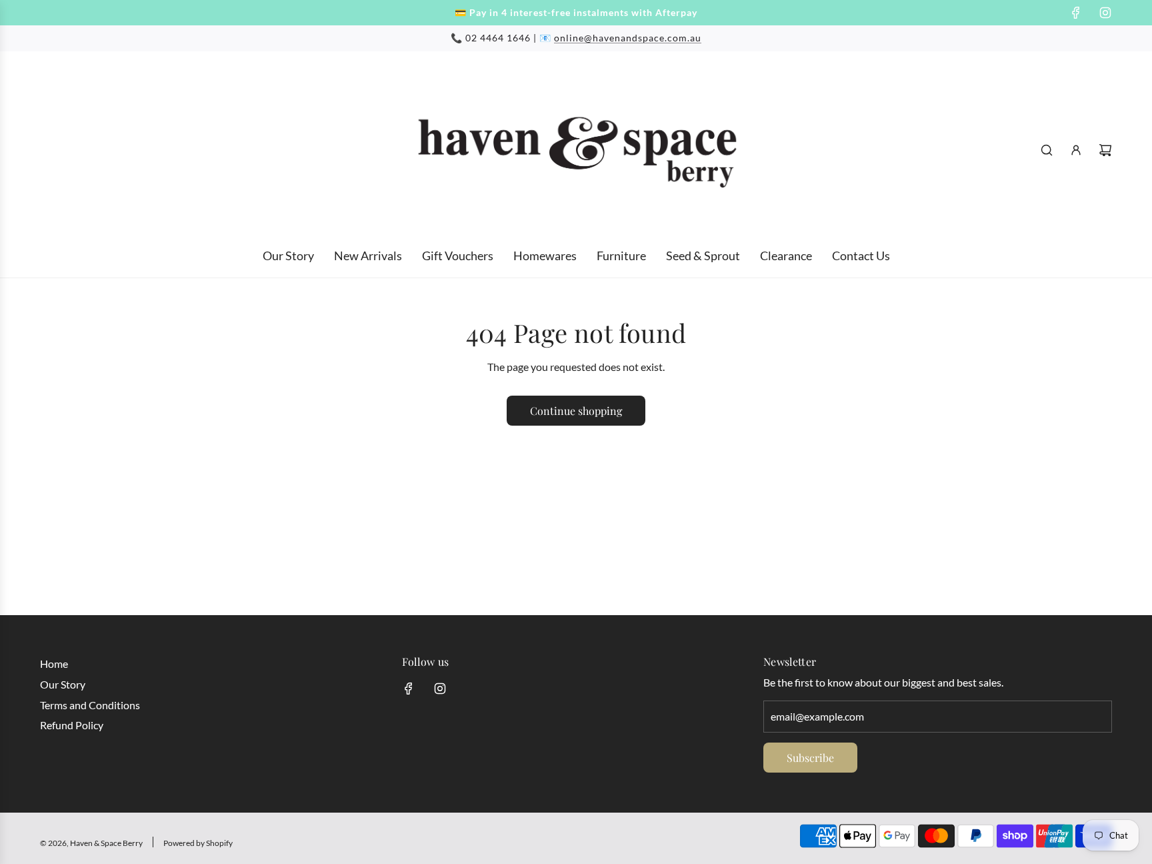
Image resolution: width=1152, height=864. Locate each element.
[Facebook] (1076, 12)
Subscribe (810, 758)
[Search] (1046, 150)
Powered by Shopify (198, 843)
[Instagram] (1105, 12)
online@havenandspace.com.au (627, 37)
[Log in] (1076, 150)
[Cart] (1105, 150)
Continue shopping (576, 411)
